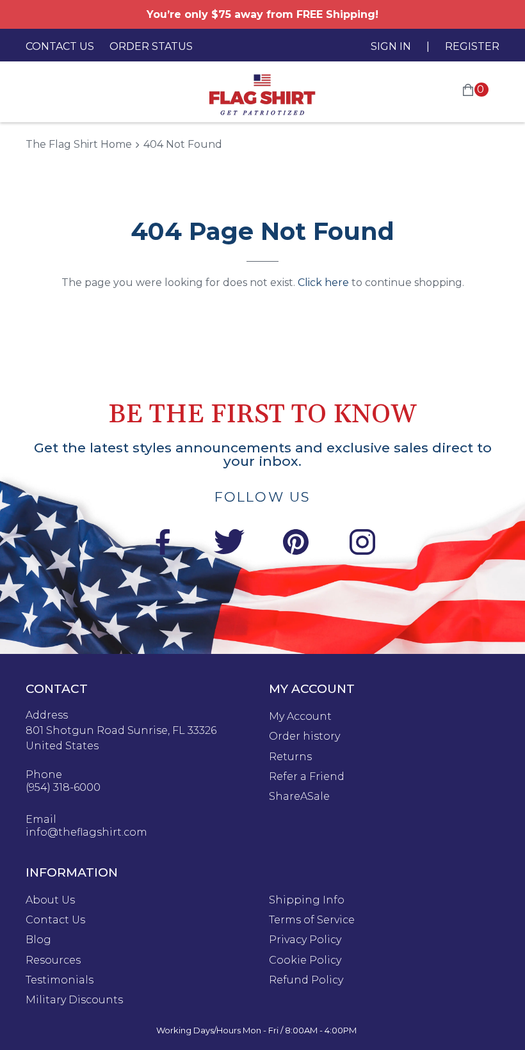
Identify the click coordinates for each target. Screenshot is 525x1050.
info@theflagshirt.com (86, 832)
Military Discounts (74, 1000)
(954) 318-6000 (63, 788)
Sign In (391, 46)
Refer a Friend (306, 777)
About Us (50, 900)
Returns (290, 757)
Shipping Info (306, 900)
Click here (323, 282)
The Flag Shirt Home (79, 144)
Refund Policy (306, 980)
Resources (53, 960)
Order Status (151, 46)
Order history (304, 736)
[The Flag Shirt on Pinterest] (296, 544)
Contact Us (60, 46)
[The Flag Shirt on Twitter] (229, 544)
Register (472, 46)
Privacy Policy (305, 940)
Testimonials (59, 980)
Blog (38, 940)
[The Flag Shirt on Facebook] (162, 544)
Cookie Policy (305, 960)
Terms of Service (312, 920)
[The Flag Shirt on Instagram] (362, 544)
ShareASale (299, 796)
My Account (300, 717)
